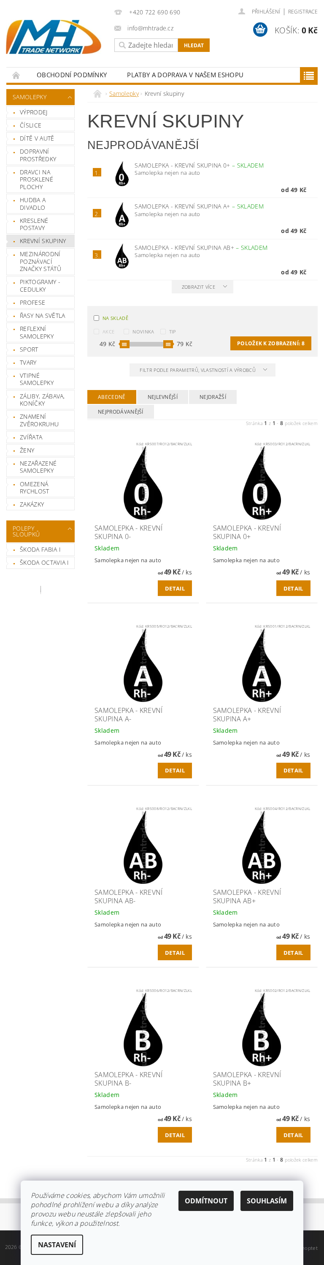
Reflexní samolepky (37, 332)
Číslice (30, 125)
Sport (29, 349)
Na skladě (115, 318)
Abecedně (112, 397)
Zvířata (31, 437)
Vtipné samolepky (37, 379)
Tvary (28, 362)
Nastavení (57, 1244)
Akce (108, 331)
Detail (175, 588)
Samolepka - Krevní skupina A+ (199, 206)
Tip (172, 331)
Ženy (27, 450)
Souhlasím (267, 1200)
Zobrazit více (198, 287)
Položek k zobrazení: (271, 343)
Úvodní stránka (16, 75)
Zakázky (32, 504)
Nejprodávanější (120, 411)
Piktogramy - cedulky (40, 285)
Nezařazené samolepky (38, 467)
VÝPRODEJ (34, 112)
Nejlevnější (163, 397)
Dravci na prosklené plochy (36, 179)
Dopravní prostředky (38, 155)
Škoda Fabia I (40, 549)
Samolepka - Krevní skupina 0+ (199, 165)
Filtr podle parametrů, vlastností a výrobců (198, 370)
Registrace (303, 11)
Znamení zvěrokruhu (39, 420)
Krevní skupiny (43, 241)
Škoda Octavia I (44, 562)
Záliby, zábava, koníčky (42, 400)
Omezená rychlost (34, 488)
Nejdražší (213, 397)
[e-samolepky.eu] (53, 37)
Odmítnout (206, 1200)
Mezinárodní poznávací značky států (40, 261)
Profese (32, 302)
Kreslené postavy (34, 224)
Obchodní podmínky (72, 74)
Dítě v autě (37, 138)
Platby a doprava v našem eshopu (185, 74)
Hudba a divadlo (33, 203)
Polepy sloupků (26, 531)
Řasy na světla (42, 316)
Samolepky (29, 97)
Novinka (143, 331)
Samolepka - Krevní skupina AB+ (201, 248)
